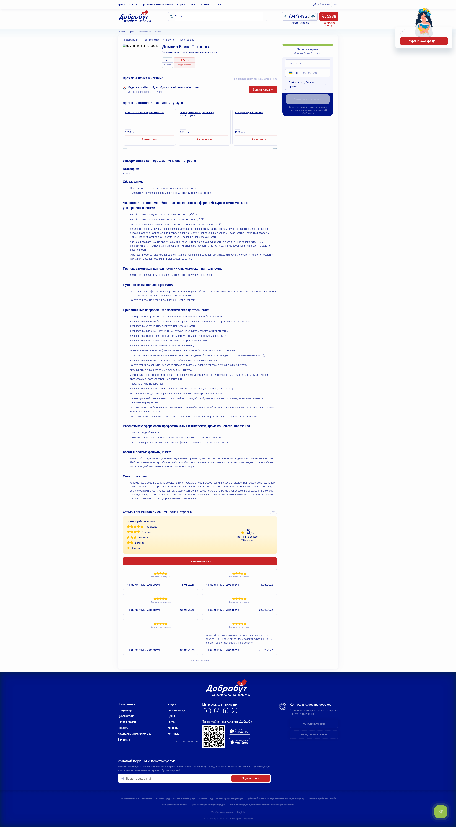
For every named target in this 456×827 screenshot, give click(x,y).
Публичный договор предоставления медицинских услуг (276, 798)
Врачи (121, 4)
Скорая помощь (128, 722)
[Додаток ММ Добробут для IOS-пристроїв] (239, 742)
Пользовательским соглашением (306, 110)
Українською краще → (424, 41)
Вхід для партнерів (314, 734)
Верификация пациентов (174, 804)
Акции (217, 4)
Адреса (181, 4)
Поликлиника (126, 704)
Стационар (125, 710)
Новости (123, 728)
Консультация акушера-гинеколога (144, 112)
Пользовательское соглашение (136, 798)
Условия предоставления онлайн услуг (175, 798)
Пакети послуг (176, 710)
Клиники (172, 728)
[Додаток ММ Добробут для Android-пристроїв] (239, 731)
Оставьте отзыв (314, 723)
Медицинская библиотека (134, 733)
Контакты (173, 733)
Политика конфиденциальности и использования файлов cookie (261, 804)
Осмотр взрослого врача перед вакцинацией (197, 114)
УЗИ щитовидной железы (249, 112)
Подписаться (250, 778)
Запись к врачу (263, 89)
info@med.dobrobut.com (186, 741)
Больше (204, 4)
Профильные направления (157, 4)
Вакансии (124, 739)
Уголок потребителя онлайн (322, 798)
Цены (193, 4)
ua (335, 4)
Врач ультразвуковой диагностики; (200, 52)
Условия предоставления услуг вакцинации (221, 798)
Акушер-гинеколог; (171, 52)
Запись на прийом (307, 99)
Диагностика (126, 716)
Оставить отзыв (200, 561)
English (241, 812)
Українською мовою (222, 812)
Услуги (133, 4)
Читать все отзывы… (200, 660)
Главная (121, 32)
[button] (293, 73)
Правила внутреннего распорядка (208, 804)
